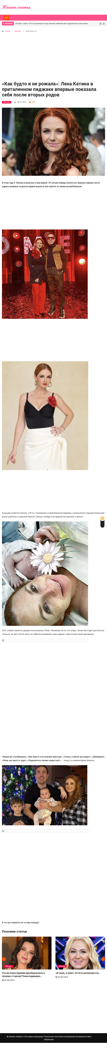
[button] (100, 23)
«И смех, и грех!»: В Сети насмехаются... (77, 976)
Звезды (17, 34)
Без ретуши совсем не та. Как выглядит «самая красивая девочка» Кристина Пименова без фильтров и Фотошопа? (48, 27)
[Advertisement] (53, 65)
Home (7, 34)
